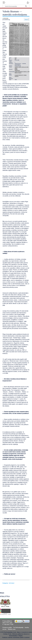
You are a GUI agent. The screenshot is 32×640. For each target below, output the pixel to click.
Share (26, 19)
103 (15, 58)
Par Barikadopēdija (18, 627)
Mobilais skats (12, 629)
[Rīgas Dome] (5, 603)
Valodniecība (17, 70)
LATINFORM (5, 18)
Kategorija (5, 583)
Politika (16, 69)
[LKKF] (5, 611)
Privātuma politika (7, 627)
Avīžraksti (11, 583)
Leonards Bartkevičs (19, 75)
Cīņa (16, 57)
